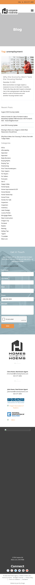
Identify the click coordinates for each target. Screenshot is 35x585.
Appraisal (4, 153)
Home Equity (5, 187)
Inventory (4, 208)
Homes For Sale (6, 200)
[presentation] (14, 319)
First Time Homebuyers (8, 168)
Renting (3, 228)
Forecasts (4, 179)
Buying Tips (5, 163)
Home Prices (5, 197)
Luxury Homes (6, 213)
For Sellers (4, 176)
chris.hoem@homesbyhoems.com (17, 374)
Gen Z (3, 181)
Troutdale (4, 236)
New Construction (7, 218)
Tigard (3, 234)
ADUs (3, 148)
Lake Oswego (5, 210)
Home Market (5, 192)
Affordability (5, 150)
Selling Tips (5, 231)
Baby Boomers (6, 158)
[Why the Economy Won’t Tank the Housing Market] (17, 65)
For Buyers (4, 174)
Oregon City (5, 221)
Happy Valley (5, 184)
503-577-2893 (17, 394)
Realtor (3, 226)
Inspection (4, 202)
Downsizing (5, 166)
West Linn (4, 239)
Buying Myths (5, 161)
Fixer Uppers (5, 171)
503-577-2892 (17, 376)
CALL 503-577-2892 (26, 2)
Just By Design (21, 583)
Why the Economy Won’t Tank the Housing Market (17, 78)
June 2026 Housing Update (9, 125)
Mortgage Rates (6, 215)
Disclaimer (25, 579)
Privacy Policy (29, 577)
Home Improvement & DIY (9, 189)
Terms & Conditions (14, 579)
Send (7, 326)
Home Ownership (6, 195)
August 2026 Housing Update (10, 112)
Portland (4, 223)
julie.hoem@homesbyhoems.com (17, 392)
